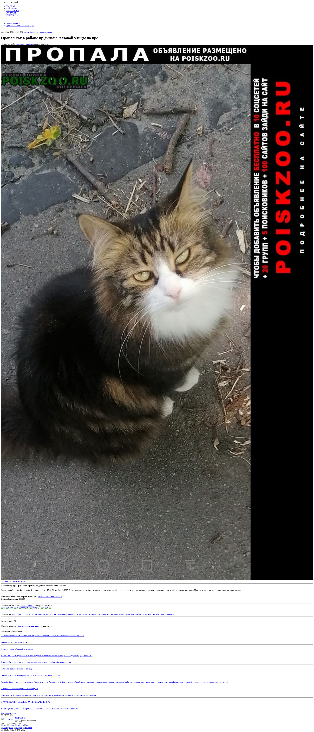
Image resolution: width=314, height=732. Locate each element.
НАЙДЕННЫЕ (12, 8)
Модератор (20, 718)
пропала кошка (26, 606)
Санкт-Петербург (167, 614)
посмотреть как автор (25, 44)
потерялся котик (152, 614)
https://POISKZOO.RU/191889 (50, 597)
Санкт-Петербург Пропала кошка (38, 32)
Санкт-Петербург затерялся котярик (67, 614)
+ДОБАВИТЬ (12, 15)
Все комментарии (8, 713)
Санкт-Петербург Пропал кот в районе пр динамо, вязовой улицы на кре (113, 614)
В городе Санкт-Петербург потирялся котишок (32, 614)
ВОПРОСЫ (11, 13)
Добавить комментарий (28, 626)
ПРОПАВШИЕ (12, 11)
